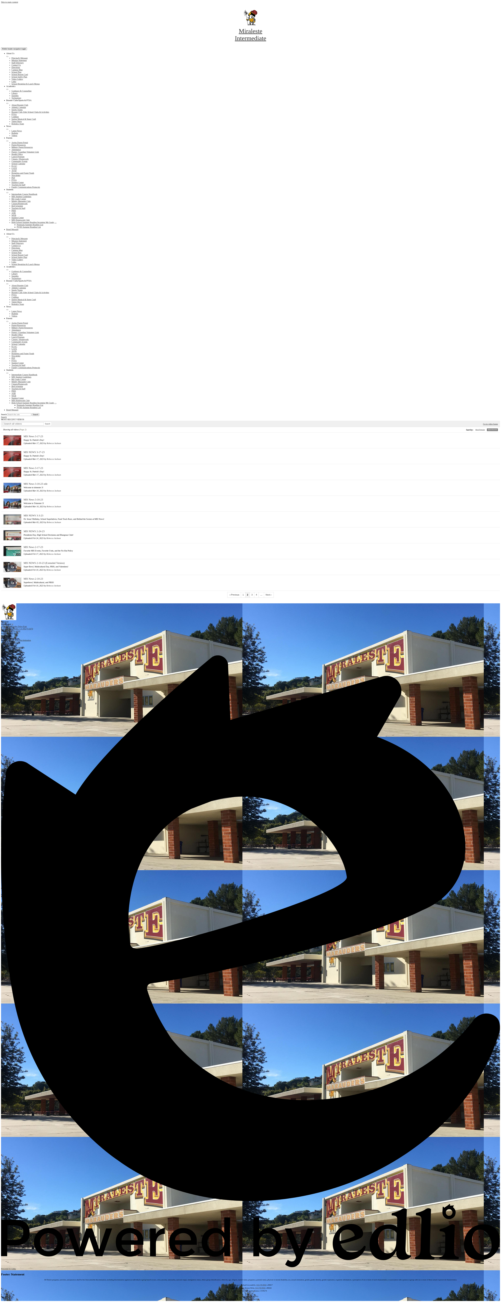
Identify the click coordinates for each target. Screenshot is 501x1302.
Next (268, 595)
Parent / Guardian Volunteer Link (25, 152)
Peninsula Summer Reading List (30, 225)
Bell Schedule (17, 206)
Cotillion (15, 117)
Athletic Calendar (18, 107)
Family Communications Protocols (25, 187)
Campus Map (17, 70)
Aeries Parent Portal (19, 142)
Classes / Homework (20, 159)
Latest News (16, 131)
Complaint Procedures (250, 1296)
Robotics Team (17, 124)
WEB (13, 215)
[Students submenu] (7, 192)
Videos (14, 135)
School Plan (16, 72)
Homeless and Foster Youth (22, 173)
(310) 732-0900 (13, 631)
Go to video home (490, 424)
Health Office (17, 154)
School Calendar (18, 164)
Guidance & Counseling (21, 91)
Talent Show (16, 121)
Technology (16, 98)
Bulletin (14, 133)
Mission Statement (19, 60)
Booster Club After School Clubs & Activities (30, 112)
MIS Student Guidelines (21, 196)
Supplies (15, 96)
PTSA (14, 114)
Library (14, 93)
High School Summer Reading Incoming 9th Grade (32, 222)
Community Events (19, 161)
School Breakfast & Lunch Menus (25, 84)
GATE (14, 168)
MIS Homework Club (20, 220)
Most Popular (480, 430)
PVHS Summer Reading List (29, 227)
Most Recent (492, 430)
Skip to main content (9, 2)
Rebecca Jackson (54, 443)
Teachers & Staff (18, 185)
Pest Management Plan (251, 1299)
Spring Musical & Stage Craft (23, 119)
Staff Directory (17, 63)
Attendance (16, 150)
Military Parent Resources (22, 147)
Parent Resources (18, 145)
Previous (235, 595)
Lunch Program (17, 157)
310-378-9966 (261, 1285)
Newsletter (15, 175)
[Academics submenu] (7, 89)
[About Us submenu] (7, 56)
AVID (14, 171)
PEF (13, 178)
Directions (15, 67)
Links (13, 81)
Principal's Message (19, 58)
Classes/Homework (19, 204)
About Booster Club (19, 105)
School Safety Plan (19, 77)
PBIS (13, 211)
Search (4, 414)
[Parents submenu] (7, 321)
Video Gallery (17, 79)
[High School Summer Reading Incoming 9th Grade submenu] (55, 403)
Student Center (17, 182)
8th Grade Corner (18, 199)
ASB (13, 213)
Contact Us (16, 65)
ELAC (14, 166)
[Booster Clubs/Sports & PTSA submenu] (7, 103)
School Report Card (19, 74)
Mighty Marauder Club (21, 201)
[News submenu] (7, 129)
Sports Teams (17, 110)
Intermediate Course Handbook (24, 194)
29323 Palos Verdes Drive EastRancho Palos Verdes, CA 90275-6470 (17, 627)
